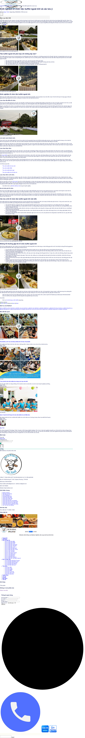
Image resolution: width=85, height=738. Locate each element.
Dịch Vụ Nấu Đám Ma (10, 556)
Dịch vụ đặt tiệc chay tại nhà (19, 308)
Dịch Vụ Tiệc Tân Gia (9, 550)
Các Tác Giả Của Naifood (8, 505)
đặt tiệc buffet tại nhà (15, 185)
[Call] (20, 732)
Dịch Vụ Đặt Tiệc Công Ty (10, 557)
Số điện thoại (4, 601)
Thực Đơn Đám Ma (9, 573)
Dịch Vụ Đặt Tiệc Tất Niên (10, 545)
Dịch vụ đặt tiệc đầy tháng (13, 309)
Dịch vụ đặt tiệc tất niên (24, 309)
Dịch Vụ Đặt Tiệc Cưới (10, 547)
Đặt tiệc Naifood (6, 492)
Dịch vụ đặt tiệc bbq (64, 308)
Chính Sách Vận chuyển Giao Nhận (10, 504)
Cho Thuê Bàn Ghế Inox (10, 565)
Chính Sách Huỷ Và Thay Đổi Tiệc (10, 502)
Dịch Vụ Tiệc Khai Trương (11, 552)
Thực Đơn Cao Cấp (9, 571)
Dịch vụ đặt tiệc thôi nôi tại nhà (53, 308)
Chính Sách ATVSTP (7, 499)
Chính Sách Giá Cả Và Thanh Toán (10, 501)
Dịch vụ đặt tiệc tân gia (51, 309)
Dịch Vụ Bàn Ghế (6, 559)
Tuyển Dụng (5, 575)
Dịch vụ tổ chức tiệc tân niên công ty (37, 309)
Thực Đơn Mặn (8, 567)
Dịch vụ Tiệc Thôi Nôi (9, 551)
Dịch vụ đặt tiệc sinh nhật (30, 308)
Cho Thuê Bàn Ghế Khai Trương (12, 560)
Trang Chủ (4, 538)
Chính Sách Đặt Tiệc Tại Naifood (9, 500)
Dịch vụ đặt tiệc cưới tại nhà (6, 308)
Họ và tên (3, 598)
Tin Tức (4, 19)
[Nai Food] (11, 475)
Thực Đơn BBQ (8, 570)
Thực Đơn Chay (8, 568)
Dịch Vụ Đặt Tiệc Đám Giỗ (11, 548)
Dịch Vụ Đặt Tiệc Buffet (10, 542)
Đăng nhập (2, 438)
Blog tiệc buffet (8, 5)
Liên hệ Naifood (6, 495)
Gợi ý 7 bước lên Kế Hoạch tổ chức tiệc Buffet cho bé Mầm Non (15, 414)
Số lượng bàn (4, 597)
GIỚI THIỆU (15, 19)
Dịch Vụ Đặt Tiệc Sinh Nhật (11, 544)
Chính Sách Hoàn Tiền (7, 498)
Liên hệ (10, 19)
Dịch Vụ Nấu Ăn (6, 540)
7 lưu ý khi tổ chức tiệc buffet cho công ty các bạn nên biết (14, 381)
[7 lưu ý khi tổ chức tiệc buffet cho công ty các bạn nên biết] (20, 377)
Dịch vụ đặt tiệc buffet (41, 308)
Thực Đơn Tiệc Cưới (9, 572)
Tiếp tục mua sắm (4, 590)
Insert (13, 737)
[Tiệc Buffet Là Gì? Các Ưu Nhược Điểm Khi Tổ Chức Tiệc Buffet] (18, 338)
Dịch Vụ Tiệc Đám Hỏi (10, 554)
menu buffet (4, 155)
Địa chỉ (3, 600)
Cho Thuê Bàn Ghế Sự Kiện (11, 562)
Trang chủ (2, 5)
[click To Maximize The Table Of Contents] (1, 14)
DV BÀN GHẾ (19, 14)
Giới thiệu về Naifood (7, 493)
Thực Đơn (12, 14)
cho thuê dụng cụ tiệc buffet (12, 300)
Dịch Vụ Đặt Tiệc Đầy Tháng (11, 549)
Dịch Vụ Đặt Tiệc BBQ (10, 541)
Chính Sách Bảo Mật (7, 497)
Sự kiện (4, 577)
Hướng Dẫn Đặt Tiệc (7, 496)
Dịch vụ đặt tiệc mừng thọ (61, 309)
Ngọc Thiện (6, 12)
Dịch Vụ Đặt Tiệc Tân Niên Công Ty (13, 558)
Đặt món (3, 604)
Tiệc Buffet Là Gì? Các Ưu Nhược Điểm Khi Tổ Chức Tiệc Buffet (15, 341)
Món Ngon (4, 578)
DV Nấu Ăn (5, 14)
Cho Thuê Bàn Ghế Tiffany (11, 563)
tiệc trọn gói (15, 181)
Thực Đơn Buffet (8, 569)
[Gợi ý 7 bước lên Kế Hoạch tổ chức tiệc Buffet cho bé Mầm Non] (18, 411)
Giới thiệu (4, 539)
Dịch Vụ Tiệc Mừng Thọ (10, 553)
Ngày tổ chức (4, 602)
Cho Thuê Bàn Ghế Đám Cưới (12, 561)
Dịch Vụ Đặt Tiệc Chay (10, 543)
